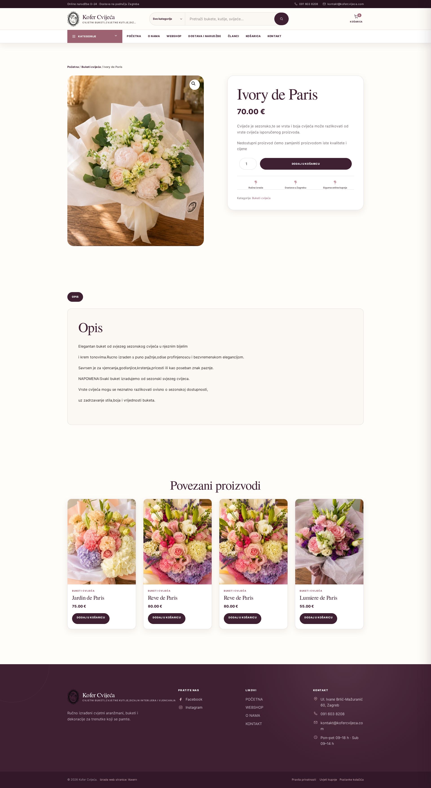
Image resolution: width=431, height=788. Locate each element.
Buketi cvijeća (91, 67)
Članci (233, 36)
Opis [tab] (75, 296)
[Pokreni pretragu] (281, 19)
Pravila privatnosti (304, 779)
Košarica (253, 36)
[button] (194, 85)
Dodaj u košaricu (306, 163)
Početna (134, 36)
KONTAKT (254, 723)
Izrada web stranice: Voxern (118, 779)
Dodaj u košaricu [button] (91, 617)
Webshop (174, 36)
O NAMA (253, 715)
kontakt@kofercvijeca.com (342, 726)
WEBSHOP (254, 707)
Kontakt (274, 36)
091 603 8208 (333, 714)
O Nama (154, 36)
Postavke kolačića (352, 779)
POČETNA (254, 699)
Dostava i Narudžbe (204, 36)
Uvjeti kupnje (328, 779)
